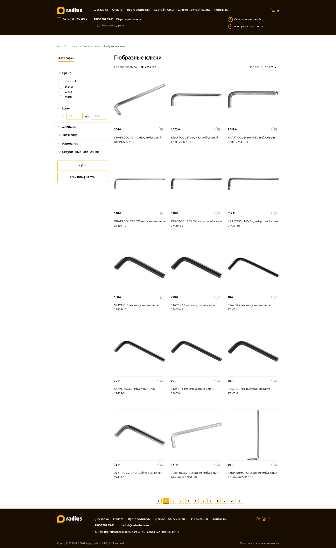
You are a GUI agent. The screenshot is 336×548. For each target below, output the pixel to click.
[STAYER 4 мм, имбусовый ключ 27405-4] (253, 267)
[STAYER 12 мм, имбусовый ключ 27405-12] (196, 267)
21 (232, 501)
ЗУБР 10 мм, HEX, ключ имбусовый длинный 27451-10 (194, 475)
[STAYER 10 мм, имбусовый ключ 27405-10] (139, 267)
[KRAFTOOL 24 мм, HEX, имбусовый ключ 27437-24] (253, 99)
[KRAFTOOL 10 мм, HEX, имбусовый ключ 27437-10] (139, 99)
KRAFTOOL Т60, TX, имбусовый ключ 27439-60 (253, 223)
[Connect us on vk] (258, 519)
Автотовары (71, 46)
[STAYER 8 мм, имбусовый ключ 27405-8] (253, 351)
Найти (83, 165)
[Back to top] (332, 537)
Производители (139, 519)
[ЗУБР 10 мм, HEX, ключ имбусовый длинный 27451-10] (196, 435)
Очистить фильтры (82, 177)
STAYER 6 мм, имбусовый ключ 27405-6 (192, 391)
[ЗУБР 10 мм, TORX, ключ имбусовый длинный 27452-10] (253, 435)
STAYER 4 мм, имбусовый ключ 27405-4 (249, 307)
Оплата (118, 519)
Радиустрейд (92, 543)
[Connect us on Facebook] (269, 519)
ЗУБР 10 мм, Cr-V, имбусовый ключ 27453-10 (138, 475)
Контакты (219, 519)
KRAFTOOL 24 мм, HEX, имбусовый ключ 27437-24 (251, 140)
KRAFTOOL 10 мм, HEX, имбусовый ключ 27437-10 (137, 140)
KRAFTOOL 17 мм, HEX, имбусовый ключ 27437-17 (194, 140)
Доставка (102, 519)
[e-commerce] (69, 10)
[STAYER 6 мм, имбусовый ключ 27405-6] (196, 351)
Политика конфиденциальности (259, 543)
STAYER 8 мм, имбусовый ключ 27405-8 (249, 391)
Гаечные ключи (91, 46)
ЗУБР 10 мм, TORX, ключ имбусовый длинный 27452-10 (252, 475)
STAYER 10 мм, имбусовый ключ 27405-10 (136, 307)
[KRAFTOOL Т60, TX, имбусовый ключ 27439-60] (253, 183)
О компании (199, 519)
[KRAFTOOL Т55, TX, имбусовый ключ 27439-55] (196, 183)
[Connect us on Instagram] (264, 519)
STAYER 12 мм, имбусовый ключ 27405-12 (193, 307)
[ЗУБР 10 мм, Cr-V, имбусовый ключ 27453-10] (139, 435)
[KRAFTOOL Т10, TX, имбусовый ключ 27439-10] (139, 183)
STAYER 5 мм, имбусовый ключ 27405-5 (135, 391)
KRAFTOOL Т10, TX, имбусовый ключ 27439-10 (139, 223)
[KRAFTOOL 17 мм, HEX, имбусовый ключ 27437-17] (196, 99)
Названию (150, 67)
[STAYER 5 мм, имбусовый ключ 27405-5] (139, 351)
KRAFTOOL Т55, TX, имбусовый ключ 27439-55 (196, 223)
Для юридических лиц (171, 519)
